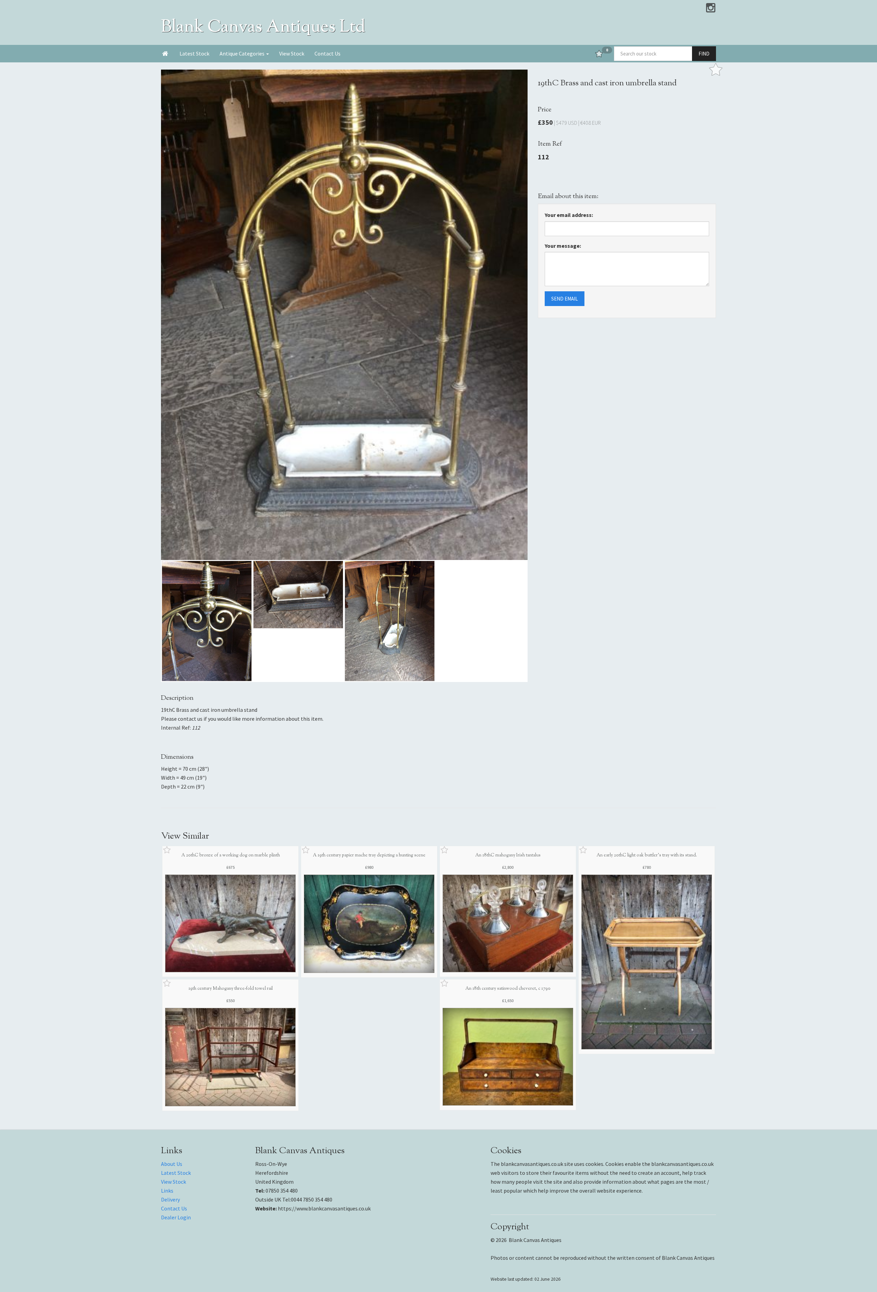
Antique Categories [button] (242, 53)
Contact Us (327, 53)
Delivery (170, 1199)
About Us (171, 1163)
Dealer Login (176, 1217)
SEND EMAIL (564, 298)
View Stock (291, 53)
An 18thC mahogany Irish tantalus (508, 855)
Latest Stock (194, 53)
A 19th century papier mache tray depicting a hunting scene (369, 855)
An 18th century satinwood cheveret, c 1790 (508, 989)
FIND (704, 53)
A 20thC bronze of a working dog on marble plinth (230, 855)
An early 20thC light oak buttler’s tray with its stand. (646, 855)
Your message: (563, 245)
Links (167, 1190)
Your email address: (569, 214)
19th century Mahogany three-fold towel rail (230, 989)
